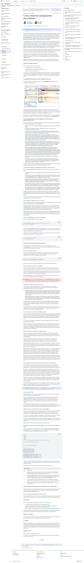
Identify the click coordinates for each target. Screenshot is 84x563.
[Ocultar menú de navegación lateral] (10, 561)
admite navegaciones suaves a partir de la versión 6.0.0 (32, 429)
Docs (2, 3)
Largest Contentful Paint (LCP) (34, 133)
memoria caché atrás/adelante (43, 405)
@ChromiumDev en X (63, 553)
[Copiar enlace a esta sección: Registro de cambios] (34, 514)
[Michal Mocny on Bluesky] (40, 23)
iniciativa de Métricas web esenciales (37, 33)
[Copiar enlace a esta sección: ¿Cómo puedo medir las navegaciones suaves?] (46, 243)
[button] (5, 43)
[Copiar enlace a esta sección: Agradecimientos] (32, 530)
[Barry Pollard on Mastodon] (29, 23)
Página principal (25, 13)
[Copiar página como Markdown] (38, 18)
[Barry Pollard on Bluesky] (31, 23)
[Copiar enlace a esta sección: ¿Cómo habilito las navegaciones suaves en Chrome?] (45, 200)
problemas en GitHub (45, 504)
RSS (60, 557)
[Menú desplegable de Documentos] (18, 1)
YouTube (61, 554)
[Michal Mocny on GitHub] (39, 23)
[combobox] (65, 1)
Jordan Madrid (33, 533)
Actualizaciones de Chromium (41, 553)
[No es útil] (60, 13)
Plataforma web (3, 5)
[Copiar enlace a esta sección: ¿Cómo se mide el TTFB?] (34, 392)
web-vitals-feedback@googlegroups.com (53, 508)
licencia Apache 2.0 (29, 545)
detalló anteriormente (51, 345)
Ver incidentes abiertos (16, 554)
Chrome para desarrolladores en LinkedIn (66, 556)
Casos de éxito (39, 554)
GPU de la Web (17, 5)
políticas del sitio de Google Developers (48, 545)
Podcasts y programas (40, 557)
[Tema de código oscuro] (58, 222)
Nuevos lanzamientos (10, 5)
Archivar (38, 556)
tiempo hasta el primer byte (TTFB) (29, 394)
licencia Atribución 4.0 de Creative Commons (48, 544)
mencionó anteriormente (52, 341)
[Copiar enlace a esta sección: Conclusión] (29, 520)
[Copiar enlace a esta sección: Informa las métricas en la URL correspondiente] (43, 266)
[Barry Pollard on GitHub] (28, 23)
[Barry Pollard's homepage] (32, 23)
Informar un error (15, 553)
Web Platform (7, 3)
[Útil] (58, 13)
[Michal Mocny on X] (38, 23)
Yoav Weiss (44, 535)
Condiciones (14, 561)
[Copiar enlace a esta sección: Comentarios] (30, 499)
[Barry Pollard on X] (27, 23)
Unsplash (38, 533)
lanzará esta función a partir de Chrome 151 (46, 29)
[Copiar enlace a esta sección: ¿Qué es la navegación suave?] (38, 63)
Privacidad (18, 561)
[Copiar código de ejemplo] (60, 222)
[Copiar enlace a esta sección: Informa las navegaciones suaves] (37, 250)
